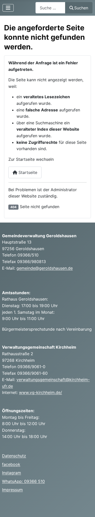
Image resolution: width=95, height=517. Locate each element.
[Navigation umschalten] (8, 8)
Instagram (11, 472)
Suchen (81, 7)
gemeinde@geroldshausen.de (44, 268)
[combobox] (50, 7)
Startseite (27, 172)
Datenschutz (14, 455)
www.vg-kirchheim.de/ (40, 392)
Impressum (12, 489)
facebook (11, 464)
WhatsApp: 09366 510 (23, 481)
